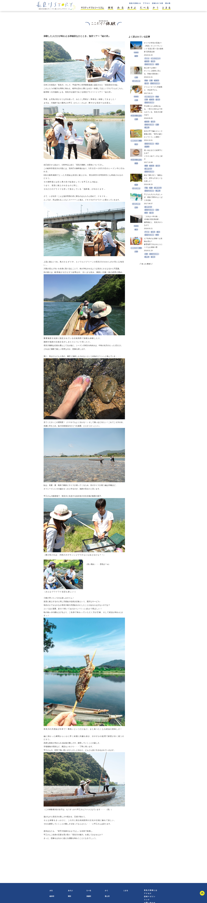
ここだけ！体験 (136, 141)
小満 (136, 100)
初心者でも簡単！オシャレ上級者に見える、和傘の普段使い (152, 71)
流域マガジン (149, 64)
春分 (136, 229)
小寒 (136, 77)
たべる (88, 890)
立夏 (136, 119)
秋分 (136, 144)
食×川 (151, 213)
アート (147, 58)
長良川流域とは (150, 890)
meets (136, 52)
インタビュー (155, 58)
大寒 (136, 251)
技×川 (153, 61)
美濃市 (147, 147)
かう (106, 890)
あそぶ (70, 890)
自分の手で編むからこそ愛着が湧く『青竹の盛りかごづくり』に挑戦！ (153, 134)
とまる (125, 890)
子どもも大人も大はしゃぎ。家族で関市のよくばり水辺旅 (153, 197)
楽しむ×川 (148, 169)
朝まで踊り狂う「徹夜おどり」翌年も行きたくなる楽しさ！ (153, 178)
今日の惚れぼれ (136, 116)
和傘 (146, 80)
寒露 (136, 163)
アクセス (148, 893)
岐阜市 (147, 61)
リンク (147, 899)
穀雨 (136, 56)
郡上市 (147, 127)
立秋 (136, 207)
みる (51, 890)
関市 (146, 213)
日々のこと (136, 81)
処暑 (136, 185)
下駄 (146, 188)
